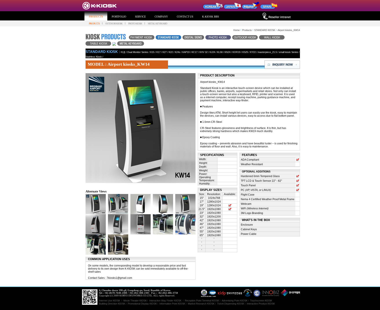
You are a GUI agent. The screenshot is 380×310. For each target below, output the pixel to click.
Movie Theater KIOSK (135, 300)
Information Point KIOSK (172, 303)
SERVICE (140, 16)
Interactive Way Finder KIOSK (165, 300)
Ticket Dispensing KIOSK (230, 303)
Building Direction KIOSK (112, 303)
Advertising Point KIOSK (234, 300)
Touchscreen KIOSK (261, 300)
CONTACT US (185, 16)
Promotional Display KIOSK (142, 303)
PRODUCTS (96, 16)
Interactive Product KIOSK (261, 303)
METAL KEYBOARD (157, 23)
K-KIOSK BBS (210, 16)
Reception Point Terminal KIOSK (202, 300)
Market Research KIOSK (201, 303)
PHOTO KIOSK (135, 23)
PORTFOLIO (119, 16)
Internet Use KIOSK (110, 300)
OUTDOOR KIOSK (113, 23)
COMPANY (161, 16)
